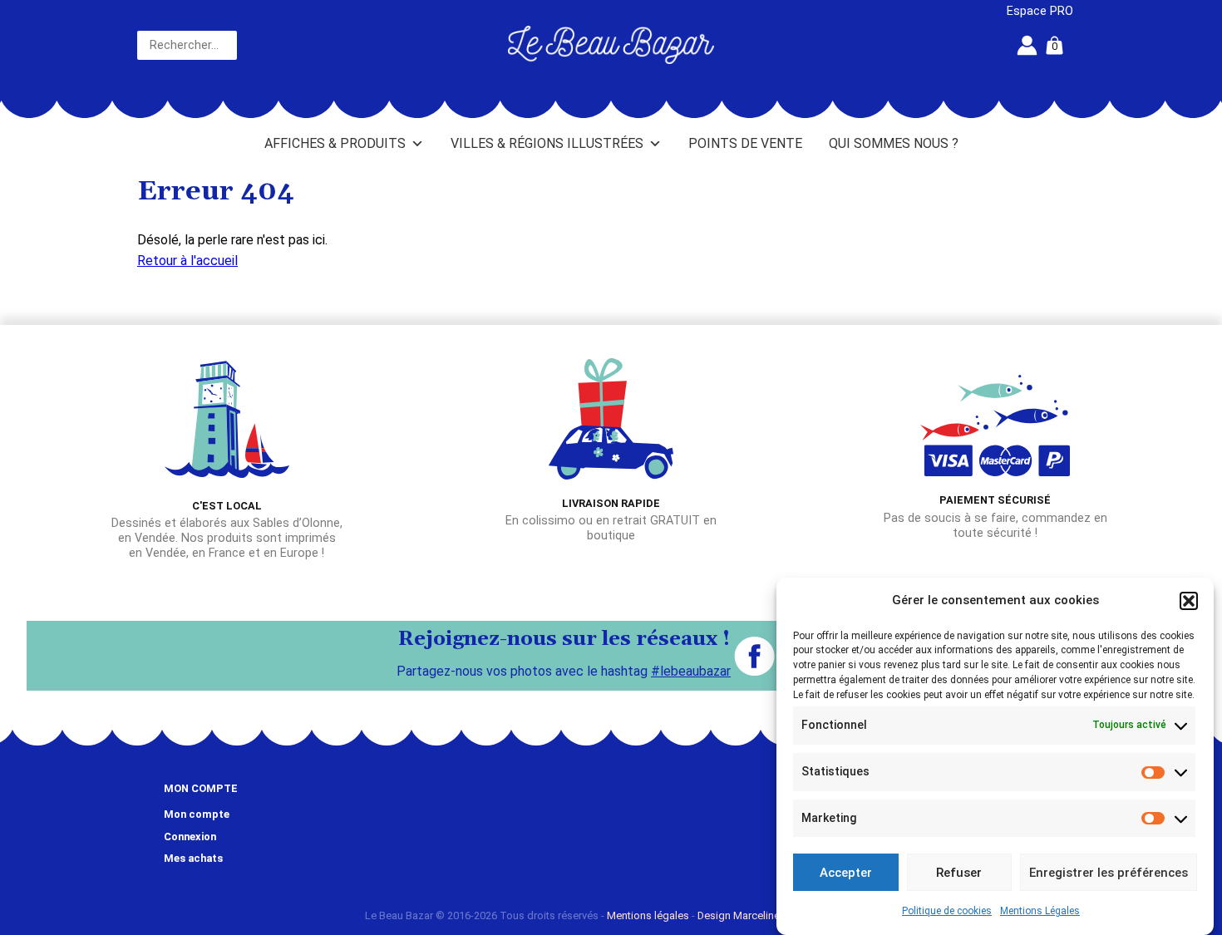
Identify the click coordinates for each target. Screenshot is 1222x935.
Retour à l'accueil (187, 260)
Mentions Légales (1040, 911)
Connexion (190, 836)
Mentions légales (648, 915)
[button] (1188, 601)
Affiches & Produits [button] (335, 143)
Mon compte (196, 814)
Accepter (846, 872)
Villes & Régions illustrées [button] (547, 143)
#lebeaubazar (691, 671)
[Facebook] (754, 656)
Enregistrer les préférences (1108, 872)
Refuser (959, 872)
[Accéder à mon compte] (1027, 45)
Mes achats (193, 858)
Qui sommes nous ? (893, 143)
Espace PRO (1040, 11)
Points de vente (745, 143)
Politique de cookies (947, 911)
